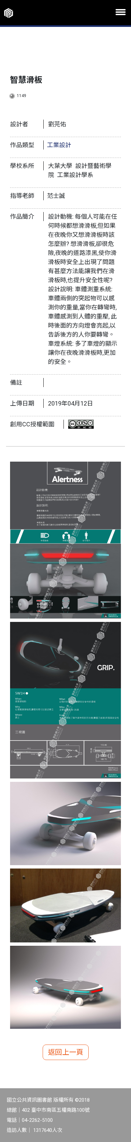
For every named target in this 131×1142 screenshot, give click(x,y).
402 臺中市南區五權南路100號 (56, 1110)
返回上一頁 (65, 1052)
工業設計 (59, 145)
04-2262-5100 (37, 1120)
